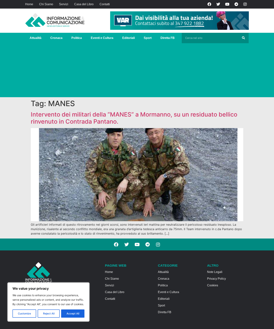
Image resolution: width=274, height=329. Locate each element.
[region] (48, 302)
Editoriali (128, 37)
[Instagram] (245, 4)
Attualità (35, 37)
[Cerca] (243, 38)
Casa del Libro (84, 4)
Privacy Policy (216, 278)
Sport (148, 37)
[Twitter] (218, 4)
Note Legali (214, 272)
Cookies (212, 285)
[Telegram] (236, 4)
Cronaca (56, 37)
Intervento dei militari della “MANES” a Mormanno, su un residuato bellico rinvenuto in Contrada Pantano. (134, 118)
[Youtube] (227, 4)
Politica (76, 37)
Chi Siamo (46, 4)
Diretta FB (167, 37)
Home (29, 4)
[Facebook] (209, 4)
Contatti (105, 4)
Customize (24, 313)
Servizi (63, 4)
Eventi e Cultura (102, 37)
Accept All (73, 313)
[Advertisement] (137, 71)
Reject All (48, 313)
